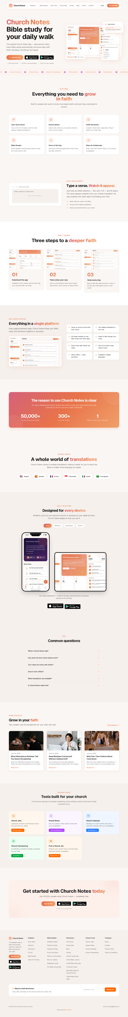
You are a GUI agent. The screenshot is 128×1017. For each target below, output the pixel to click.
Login (102, 5)
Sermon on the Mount (54, 956)
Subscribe (110, 989)
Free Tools (54, 5)
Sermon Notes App (72, 956)
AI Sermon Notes (71, 967)
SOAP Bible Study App (73, 963)
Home (48, 526)
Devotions (69, 526)
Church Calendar (91, 949)
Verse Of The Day (34, 960)
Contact (91, 5)
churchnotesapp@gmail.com (111, 1006)
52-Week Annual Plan (54, 967)
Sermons (57, 526)
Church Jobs (90, 942)
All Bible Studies (52, 942)
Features (32, 5)
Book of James (52, 960)
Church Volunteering (92, 952)
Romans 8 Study (52, 949)
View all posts (112, 725)
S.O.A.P (80, 526)
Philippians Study (52, 963)
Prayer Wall (63, 5)
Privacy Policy (109, 949)
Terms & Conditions (111, 952)
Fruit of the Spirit (52, 952)
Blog (77, 5)
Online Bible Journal (72, 960)
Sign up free (48, 904)
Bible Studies (44, 5)
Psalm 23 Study (52, 945)
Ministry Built (67, 1010)
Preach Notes (90, 945)
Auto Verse (31, 942)
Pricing (72, 5)
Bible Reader (32, 956)
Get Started (113, 5)
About (84, 5)
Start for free (16, 57)
